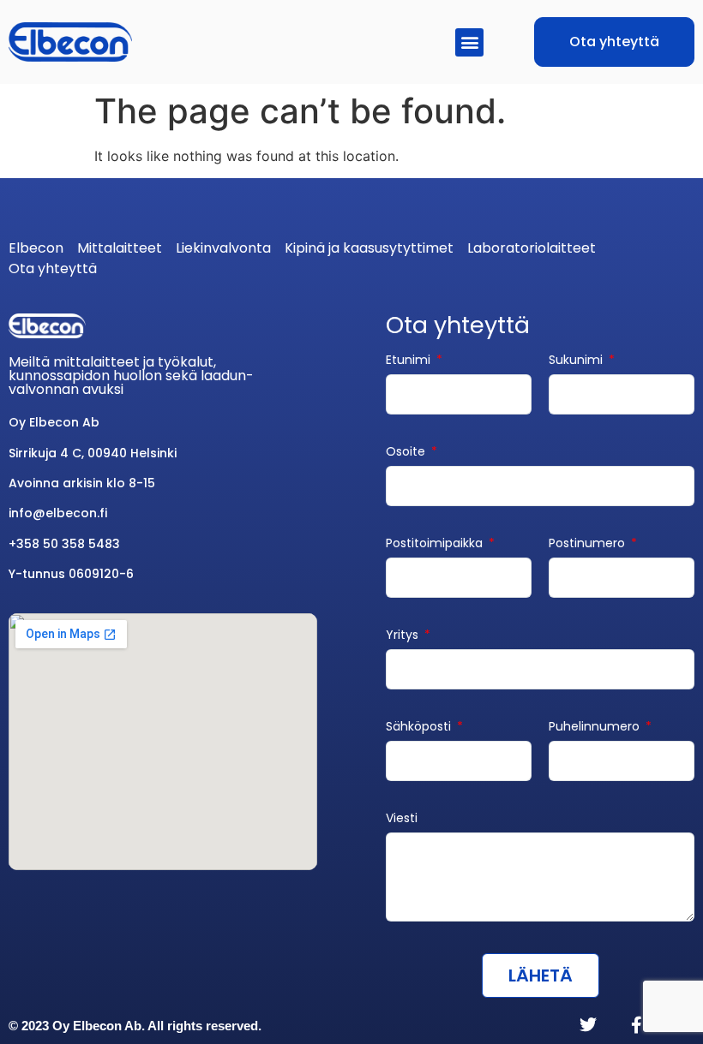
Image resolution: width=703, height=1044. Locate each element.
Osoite (407, 452)
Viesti (402, 819)
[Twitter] (588, 1025)
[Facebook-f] (636, 1025)
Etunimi (410, 361)
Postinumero (588, 544)
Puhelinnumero (596, 727)
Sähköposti (420, 727)
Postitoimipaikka (436, 544)
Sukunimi (577, 361)
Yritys (404, 636)
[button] (469, 42)
